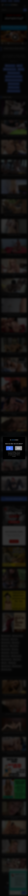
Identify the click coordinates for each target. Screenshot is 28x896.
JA (9, 448)
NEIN (18, 448)
